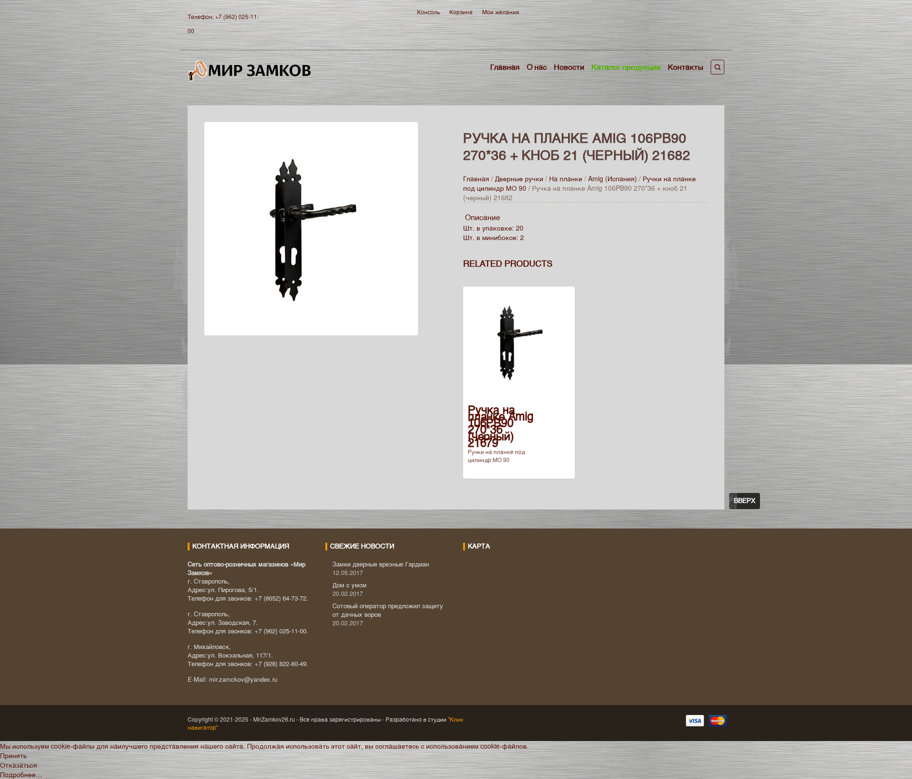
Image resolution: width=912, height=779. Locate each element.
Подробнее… (21, 774)
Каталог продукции (626, 66)
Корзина (461, 12)
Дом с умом (349, 584)
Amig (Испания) (612, 178)
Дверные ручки (519, 178)
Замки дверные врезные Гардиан (380, 563)
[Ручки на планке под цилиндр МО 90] (311, 227)
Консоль (428, 12)
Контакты (685, 66)
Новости (569, 66)
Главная (505, 66)
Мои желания (500, 12)
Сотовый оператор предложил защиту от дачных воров (387, 610)
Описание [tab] (482, 217)
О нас (537, 66)
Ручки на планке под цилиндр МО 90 (496, 455)
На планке (565, 178)
